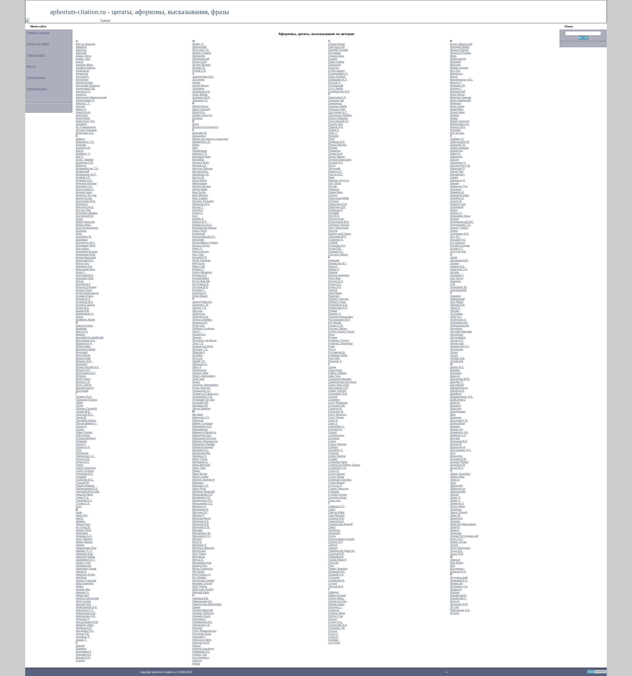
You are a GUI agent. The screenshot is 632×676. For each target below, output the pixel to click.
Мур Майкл (199, 577)
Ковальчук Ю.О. (202, 224)
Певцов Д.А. (335, 126)
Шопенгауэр (457, 447)
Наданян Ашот (201, 616)
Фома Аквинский (460, 100)
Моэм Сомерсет (202, 568)
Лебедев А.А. (200, 316)
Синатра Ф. (335, 408)
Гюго (78, 506)
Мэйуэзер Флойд (202, 589)
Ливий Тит (198, 361)
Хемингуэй (457, 192)
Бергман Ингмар (86, 183)
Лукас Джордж (201, 387)
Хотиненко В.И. (459, 233)
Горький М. (82, 482)
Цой (452, 284)
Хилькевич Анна (460, 215)
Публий (332, 242)
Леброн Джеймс (202, 319)
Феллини (455, 61)
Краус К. (197, 248)
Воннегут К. (83, 381)
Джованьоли (83, 565)
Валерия (81, 328)
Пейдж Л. (333, 129)
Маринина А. (200, 461)
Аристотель (83, 112)
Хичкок (454, 218)
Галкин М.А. (83, 411)
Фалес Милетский (461, 43)
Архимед (81, 124)
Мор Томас (199, 553)
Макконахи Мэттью (204, 438)
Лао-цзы (197, 310)
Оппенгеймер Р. (338, 73)
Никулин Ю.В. (201, 642)
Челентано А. (458, 319)
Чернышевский (459, 325)
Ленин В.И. (199, 334)
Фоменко (455, 103)
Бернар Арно (84, 192)
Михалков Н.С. (201, 535)
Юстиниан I (457, 568)
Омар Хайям (336, 61)
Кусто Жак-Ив (201, 281)
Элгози (454, 494)
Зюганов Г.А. (200, 100)
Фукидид (455, 129)
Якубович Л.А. (459, 586)
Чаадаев (455, 295)
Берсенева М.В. (86, 201)
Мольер (197, 538)
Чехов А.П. (457, 340)
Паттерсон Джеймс (340, 115)
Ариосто (81, 109)
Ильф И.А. (198, 112)
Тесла (332, 535)
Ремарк (332, 272)
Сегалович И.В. (337, 393)
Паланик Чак (336, 100)
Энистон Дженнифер (463, 524)
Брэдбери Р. (83, 284)
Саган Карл (335, 370)
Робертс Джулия (338, 298)
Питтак (332, 186)
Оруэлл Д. (334, 82)
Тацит (332, 527)
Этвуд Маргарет (460, 547)
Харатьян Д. (457, 168)
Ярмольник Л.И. (460, 610)
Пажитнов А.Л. (337, 97)
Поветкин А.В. (337, 206)
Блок (79, 233)
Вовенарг (81, 364)
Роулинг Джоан (337, 328)
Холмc (454, 230)
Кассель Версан (202, 168)
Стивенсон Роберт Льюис (344, 464)
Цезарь (454, 263)
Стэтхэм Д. (335, 485)
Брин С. (80, 272)
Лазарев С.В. (200, 304)
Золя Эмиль (200, 94)
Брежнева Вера (85, 269)
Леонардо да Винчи (204, 340)
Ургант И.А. (335, 621)
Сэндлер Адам (337, 497)
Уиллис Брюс (336, 604)
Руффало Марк (337, 355)
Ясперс (454, 613)
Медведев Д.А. (201, 497)
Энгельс (455, 521)
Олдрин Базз (336, 55)
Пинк (331, 177)
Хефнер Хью (458, 204)
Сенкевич (334, 399)
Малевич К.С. (200, 450)
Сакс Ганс (334, 375)
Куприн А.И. (199, 275)
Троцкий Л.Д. (336, 574)
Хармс (454, 177)
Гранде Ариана (85, 485)
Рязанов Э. (335, 361)
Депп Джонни (84, 538)
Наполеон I (199, 618)
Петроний (334, 168)
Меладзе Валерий (203, 491)
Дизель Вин (83, 589)
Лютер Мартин (201, 408)
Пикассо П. (335, 171)
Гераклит (81, 441)
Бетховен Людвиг (87, 212)
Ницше (196, 645)
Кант (195, 147)
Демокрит (82, 533)
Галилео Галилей (86, 408)
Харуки (454, 183)
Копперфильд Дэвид (205, 242)
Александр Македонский (91, 97)
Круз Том (198, 254)
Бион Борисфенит (87, 227)
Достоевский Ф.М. (87, 621)
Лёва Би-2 (198, 352)
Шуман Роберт (459, 461)
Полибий (333, 212)
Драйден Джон (85, 624)
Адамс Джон (83, 55)
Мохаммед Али (201, 562)
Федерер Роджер (460, 52)
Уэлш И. (333, 636)
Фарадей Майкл (460, 46)
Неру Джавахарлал (204, 630)
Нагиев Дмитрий (202, 610)
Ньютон (197, 660)
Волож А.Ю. (83, 370)
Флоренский (457, 91)
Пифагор (333, 189)
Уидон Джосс (336, 598)
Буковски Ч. (83, 298)
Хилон (454, 209)
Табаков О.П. (336, 506)
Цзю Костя (456, 278)
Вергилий (81, 352)
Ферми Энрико (459, 67)
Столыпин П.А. (337, 467)
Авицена (81, 49)
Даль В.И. (82, 515)
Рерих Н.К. (334, 287)
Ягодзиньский (458, 577)
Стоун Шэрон (336, 473)
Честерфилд (458, 337)
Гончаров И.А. (84, 473)
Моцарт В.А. (199, 565)
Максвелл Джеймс (203, 444)
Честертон (456, 334)
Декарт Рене (83, 530)
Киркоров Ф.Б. (201, 204)
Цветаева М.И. (459, 260)
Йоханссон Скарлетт (205, 126)
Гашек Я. (81, 426)
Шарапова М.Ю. (460, 378)
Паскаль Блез (336, 109)
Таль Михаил (336, 515)
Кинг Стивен (200, 198)
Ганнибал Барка (86, 420)
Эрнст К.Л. (456, 538)
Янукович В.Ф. (459, 604)
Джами (80, 544)
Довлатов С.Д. (85, 610)
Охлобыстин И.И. (339, 91)
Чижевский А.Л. (459, 346)
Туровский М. (336, 580)
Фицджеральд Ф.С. (461, 79)
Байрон (80, 138)
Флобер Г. (456, 88)
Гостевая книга (36, 77)
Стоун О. (333, 470)
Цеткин (454, 272)
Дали (79, 512)
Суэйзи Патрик (337, 494)
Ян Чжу (454, 607)
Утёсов (332, 630)
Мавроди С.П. (201, 417)
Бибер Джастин (85, 221)
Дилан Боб (82, 595)
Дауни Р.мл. (83, 524)
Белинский (82, 171)
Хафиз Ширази (459, 147)
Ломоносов (199, 370)
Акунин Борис (84, 82)
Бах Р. (79, 156)
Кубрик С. (198, 269)
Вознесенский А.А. (87, 367)
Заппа (196, 82)
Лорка (196, 381)
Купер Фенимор (202, 272)
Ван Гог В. (82, 331)
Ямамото (456, 589)
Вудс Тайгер (83, 384)
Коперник (198, 239)
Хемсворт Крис (459, 195)
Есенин (80, 660)
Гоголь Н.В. (83, 458)
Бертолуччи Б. (85, 206)
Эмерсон (455, 509)
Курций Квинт (200, 278)
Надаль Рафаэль (203, 613)
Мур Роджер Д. (201, 574)
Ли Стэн (197, 358)
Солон (332, 441)
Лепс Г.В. (198, 343)
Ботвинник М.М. (86, 254)
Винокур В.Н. (84, 361)
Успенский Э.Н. (337, 624)
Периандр (334, 150)
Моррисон (198, 556)
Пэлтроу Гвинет (338, 254)
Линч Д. (197, 367)
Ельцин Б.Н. (83, 657)
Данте (79, 518)
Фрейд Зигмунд (459, 121)
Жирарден (198, 55)
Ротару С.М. (335, 325)
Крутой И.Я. (199, 257)
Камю (195, 144)
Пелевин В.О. (336, 141)
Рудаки (332, 337)
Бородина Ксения (87, 251)
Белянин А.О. (84, 180)
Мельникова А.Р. (202, 494)
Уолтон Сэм (335, 616)
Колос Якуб (199, 230)
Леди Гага (198, 325)
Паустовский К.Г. (338, 121)
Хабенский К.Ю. (460, 141)
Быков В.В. (82, 310)
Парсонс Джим (337, 106)
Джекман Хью (84, 553)
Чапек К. (455, 307)
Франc (454, 118)
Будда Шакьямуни (87, 292)
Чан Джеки (456, 301)
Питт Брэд (334, 183)
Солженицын (336, 435)
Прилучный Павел (339, 233)
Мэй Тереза (199, 586)
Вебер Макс (83, 346)
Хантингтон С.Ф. (460, 165)
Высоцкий (82, 390)
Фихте (454, 76)
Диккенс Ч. (82, 592)
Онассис (333, 67)
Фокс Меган (457, 94)
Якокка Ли (456, 583)
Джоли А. (81, 571)
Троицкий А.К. (336, 571)
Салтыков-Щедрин (339, 378)
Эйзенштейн (458, 491)
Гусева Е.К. (83, 503)
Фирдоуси (456, 73)
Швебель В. (457, 390)
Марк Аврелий (201, 464)
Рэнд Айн (334, 358)
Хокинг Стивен (459, 227)
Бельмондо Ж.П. (86, 174)
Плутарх (333, 201)
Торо (331, 565)
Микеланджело (201, 518)
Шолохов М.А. (459, 441)
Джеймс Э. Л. (84, 550)
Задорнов (198, 79)
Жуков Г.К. (198, 67)
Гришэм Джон (84, 494)
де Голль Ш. (83, 527)
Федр (453, 55)
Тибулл (332, 544)
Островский (335, 85)
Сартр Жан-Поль (338, 384)
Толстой (333, 562)
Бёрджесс (82, 204)
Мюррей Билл (200, 592)
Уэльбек (333, 639)
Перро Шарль (336, 156)
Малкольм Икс (201, 452)
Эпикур (454, 530)
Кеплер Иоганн (201, 186)
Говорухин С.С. (85, 455)
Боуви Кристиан (86, 257)
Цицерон (455, 281)
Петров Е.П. (335, 162)
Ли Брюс (197, 355)
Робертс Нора (337, 301)
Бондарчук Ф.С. (85, 242)
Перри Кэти (335, 153)
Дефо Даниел (84, 541)
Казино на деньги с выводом (210, 138)
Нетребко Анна (201, 633)
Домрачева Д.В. (86, 616)
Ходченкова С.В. (460, 224)
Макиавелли (200, 429)
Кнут (195, 215)
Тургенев (333, 577)
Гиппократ (82, 452)
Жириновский (200, 58)
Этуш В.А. (456, 550)
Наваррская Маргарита (206, 604)
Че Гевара (456, 313)
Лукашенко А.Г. (201, 390)
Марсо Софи (200, 476)
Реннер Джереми (338, 275)
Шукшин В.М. (458, 458)
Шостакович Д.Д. (460, 450)
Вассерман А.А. (86, 340)
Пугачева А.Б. (337, 245)
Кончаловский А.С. (204, 236)
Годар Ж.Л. (82, 461)
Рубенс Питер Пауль (341, 331)
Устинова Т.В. (336, 627)
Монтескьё (199, 550)
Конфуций (198, 233)
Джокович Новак (86, 568)
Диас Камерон (85, 583)
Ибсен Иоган (200, 106)
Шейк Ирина (457, 399)
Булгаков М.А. (84, 301)
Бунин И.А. (82, 307)
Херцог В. (456, 201)
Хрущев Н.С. (458, 239)
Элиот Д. (455, 497)
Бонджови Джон (85, 245)
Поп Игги (333, 215)
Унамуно (333, 610)
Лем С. (196, 331)
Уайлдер (333, 592)
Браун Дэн (82, 263)
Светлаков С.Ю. (338, 387)
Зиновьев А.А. (201, 91)
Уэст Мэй (334, 642)
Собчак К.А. (335, 429)
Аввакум (81, 46)
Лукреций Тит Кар (203, 399)
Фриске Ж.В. (458, 126)
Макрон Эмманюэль (205, 441)
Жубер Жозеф (201, 64)
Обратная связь (37, 88)
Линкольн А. (199, 364)
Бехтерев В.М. (85, 215)
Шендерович (458, 411)
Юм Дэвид (456, 562)
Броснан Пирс (85, 278)
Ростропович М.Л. (339, 319)
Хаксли (454, 159)
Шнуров (455, 438)
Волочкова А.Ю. (86, 372)
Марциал (197, 482)
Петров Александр (339, 159)
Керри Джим (199, 189)
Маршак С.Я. (200, 485)
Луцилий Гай (200, 402)
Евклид (80, 645)
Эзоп (453, 482)
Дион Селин (83, 601)
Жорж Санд (199, 61)
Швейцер (455, 393)
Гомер (79, 464)
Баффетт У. (83, 153)
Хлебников (456, 206)
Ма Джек (197, 414)
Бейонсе (81, 165)
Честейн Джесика (461, 331)
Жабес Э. (198, 43)
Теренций (334, 533)
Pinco (331, 334)
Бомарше (82, 239)
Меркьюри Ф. (200, 509)
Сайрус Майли (337, 372)
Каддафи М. (199, 132)
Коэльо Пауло (201, 245)
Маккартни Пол (201, 435)
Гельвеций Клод (86, 438)
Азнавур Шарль (85, 67)
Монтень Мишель (203, 547)
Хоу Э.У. (455, 236)
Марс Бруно (199, 473)
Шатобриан (457, 384)
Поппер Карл (336, 218)
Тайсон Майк (336, 512)
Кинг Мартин (200, 195)
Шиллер (455, 426)
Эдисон (454, 479)
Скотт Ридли (336, 417)
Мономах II (199, 544)
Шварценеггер (459, 387)
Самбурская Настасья (342, 381)
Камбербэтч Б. (201, 141)
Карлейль (198, 159)
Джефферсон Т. (86, 559)
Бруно (79, 281)
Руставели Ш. (336, 352)
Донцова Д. (83, 618)
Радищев (333, 260)
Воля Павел (83, 378)
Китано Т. (198, 206)
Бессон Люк (83, 209)
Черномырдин (459, 322)
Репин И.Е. (335, 284)
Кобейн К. (198, 218)
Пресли (332, 230)
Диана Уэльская (86, 580)
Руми (331, 346)
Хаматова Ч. (458, 162)
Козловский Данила (204, 227)
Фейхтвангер (458, 58)
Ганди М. (81, 417)
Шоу (452, 452)
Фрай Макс (457, 109)
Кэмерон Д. (199, 292)
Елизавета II (83, 654)
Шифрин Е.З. (458, 435)
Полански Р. (335, 209)
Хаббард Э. (457, 138)
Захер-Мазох (200, 85)
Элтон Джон (457, 506)
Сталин (332, 458)
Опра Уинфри (336, 76)
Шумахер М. (458, 464)
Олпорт (332, 58)
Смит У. (333, 423)
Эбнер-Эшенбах (460, 473)
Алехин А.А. (83, 91)
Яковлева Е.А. (459, 580)
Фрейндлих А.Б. (460, 124)
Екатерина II (83, 651)
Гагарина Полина (86, 399)
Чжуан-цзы (457, 343)
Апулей (80, 106)
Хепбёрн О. (457, 198)
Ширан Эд (456, 429)
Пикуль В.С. (335, 174)
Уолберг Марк (336, 613)
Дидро (79, 586)
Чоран (454, 352)
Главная (105, 20)
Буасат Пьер (84, 289)
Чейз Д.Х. (456, 316)
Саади (332, 367)
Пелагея (333, 135)
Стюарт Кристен (338, 488)
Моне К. (197, 541)
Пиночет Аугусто (338, 180)
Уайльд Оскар (337, 595)
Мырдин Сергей (202, 583)
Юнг (452, 565)
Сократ (332, 432)
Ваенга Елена (84, 325)
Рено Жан (334, 278)
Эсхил (454, 544)
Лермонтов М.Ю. (202, 346)
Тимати (332, 547)
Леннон (196, 337)
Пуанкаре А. (335, 239)
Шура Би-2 (456, 467)
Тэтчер (332, 583)
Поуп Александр (338, 227)
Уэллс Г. (333, 633)
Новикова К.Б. (201, 651)
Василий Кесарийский (89, 337)
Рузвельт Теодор (338, 340)
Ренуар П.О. (336, 281)
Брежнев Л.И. (84, 266)
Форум (31, 66)
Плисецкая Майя (338, 198)
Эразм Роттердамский (464, 535)
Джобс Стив (83, 562)
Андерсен (82, 73)
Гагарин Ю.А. (84, 396)
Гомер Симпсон (86, 467)
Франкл (454, 115)
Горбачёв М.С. (85, 479)
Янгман (454, 592)
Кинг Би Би (199, 192)
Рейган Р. (333, 269)
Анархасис (82, 70)
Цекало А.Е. (457, 266)
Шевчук (455, 402)
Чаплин (454, 310)
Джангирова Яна (86, 547)
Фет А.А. (455, 70)
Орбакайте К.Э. (337, 79)
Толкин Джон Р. (337, 559)
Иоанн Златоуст (202, 115)
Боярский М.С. (85, 260)
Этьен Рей (456, 553)
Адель (79, 61)
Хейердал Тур (458, 186)
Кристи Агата (200, 251)
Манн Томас (200, 458)
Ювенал (455, 559)
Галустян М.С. (85, 414)
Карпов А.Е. (199, 165)
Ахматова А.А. (85, 132)
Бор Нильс (82, 248)
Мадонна (197, 420)
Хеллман (455, 189)
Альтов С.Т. (83, 103)
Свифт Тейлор (337, 390)
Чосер (454, 355)
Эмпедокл (456, 518)
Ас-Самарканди (86, 126)
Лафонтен (198, 313)
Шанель (455, 375)
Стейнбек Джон (337, 461)
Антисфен (82, 79)
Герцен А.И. (83, 447)
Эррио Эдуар (458, 541)
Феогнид (455, 64)
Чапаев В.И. (457, 304)
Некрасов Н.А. (201, 624)
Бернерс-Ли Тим (86, 195)
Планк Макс (335, 192)
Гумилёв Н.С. (84, 500)
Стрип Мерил (336, 482)
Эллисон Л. (457, 503)
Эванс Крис (457, 476)
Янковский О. (458, 595)
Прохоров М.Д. (337, 236)
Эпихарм (455, 533)
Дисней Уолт (83, 604)
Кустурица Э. (200, 284)
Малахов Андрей (202, 447)
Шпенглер (456, 455)
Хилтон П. (456, 212)
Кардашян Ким (201, 156)
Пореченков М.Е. (338, 221)
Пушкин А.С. (336, 251)
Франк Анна (457, 112)
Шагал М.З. (457, 367)
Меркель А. (199, 506)
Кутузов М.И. (200, 287)
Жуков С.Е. (199, 70)
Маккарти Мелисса (204, 432)
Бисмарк (81, 230)
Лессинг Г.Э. (200, 349)
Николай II (198, 636)
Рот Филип (334, 322)
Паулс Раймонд (338, 118)
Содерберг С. (336, 426)
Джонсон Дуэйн (85, 574)
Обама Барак (336, 43)
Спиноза (333, 452)
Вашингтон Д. (84, 343)
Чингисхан (456, 349)
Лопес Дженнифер (203, 375)
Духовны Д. (83, 636)
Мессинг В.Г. (200, 512)
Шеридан (455, 417)
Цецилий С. (457, 275)
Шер (452, 414)
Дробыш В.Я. (84, 627)
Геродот (81, 444)
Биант (79, 218)
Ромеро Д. (334, 313)
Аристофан (83, 118)
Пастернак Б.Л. (337, 112)
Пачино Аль (335, 124)
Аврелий (81, 52)
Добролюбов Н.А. (86, 607)
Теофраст (334, 530)
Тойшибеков (335, 556)
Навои (196, 607)
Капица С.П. (199, 153)
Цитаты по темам (38, 43)
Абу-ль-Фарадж (85, 43)
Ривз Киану (335, 292)
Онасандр (334, 64)
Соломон (333, 438)
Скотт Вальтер (337, 414)
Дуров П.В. (82, 633)
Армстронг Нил (85, 121)
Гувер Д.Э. (82, 497)
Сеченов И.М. (336, 405)
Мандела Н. (199, 455)
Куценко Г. (198, 289)
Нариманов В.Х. (202, 621)
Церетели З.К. (459, 269)
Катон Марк (199, 180)
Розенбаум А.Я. (338, 304)
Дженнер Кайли (85, 556)
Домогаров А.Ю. (86, 613)
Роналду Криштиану (340, 316)
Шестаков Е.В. (459, 420)
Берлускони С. (85, 189)
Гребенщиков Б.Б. (87, 488)
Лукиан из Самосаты (205, 393)
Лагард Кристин (202, 301)
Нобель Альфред (203, 648)
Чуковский (456, 361)
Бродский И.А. (85, 275)
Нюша (196, 663)
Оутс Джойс (335, 88)
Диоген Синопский (87, 598)
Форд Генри (457, 106)
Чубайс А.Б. (457, 358)
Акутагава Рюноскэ (88, 85)
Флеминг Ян (457, 85)
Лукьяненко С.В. (202, 396)
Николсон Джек (201, 639)
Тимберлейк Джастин (341, 550)
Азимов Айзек (84, 64)
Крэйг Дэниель (201, 260)
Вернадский (83, 358)
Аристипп (82, 115)
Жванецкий (199, 46)
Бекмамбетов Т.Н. (87, 168)
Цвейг (453, 257)
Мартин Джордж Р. (203, 479)
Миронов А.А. (200, 521)
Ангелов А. (82, 76)
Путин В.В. (334, 248)
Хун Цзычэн (457, 242)
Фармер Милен (459, 49)
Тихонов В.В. (336, 553)
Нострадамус (200, 657)
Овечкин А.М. (336, 46)
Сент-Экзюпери (338, 402)
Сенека (332, 396)
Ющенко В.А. (458, 571)
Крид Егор (198, 263)
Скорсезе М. (336, 411)
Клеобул (197, 209)
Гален (79, 405)
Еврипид (81, 648)
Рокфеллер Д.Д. (338, 307)
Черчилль (456, 328)
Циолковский (458, 289)
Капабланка (199, 150)
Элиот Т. (455, 500)
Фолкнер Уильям (460, 97)
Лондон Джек (200, 372)
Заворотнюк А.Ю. (203, 76)
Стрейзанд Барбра (339, 479)
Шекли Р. (455, 405)
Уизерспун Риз (337, 601)
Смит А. (333, 420)
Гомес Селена (85, 470)
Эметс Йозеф (458, 512)
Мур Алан (198, 571)
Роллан (332, 310)
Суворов (333, 491)
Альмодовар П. (85, 100)
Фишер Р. (455, 82)
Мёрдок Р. (198, 515)
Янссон (454, 601)
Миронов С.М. (201, 527)
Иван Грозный (201, 109)
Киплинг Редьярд (203, 201)
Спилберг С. (335, 450)
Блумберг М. (84, 236)
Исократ (197, 118)
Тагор (331, 509)
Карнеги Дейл (200, 162)
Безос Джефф (84, 159)
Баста (79, 150)
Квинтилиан (199, 183)
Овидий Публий (338, 49)
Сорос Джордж (337, 444)
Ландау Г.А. (199, 307)
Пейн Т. (332, 132)
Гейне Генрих (84, 432)
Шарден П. (456, 381)
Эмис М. (455, 515)
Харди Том (456, 171)
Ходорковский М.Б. (462, 221)
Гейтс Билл (83, 435)
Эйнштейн (456, 485)
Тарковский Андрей (340, 524)
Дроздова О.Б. (85, 630)
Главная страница (38, 32)
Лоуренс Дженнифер (205, 384)
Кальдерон (199, 135)
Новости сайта (36, 55)
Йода (195, 124)
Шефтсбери (457, 423)
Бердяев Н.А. (84, 186)
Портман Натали (338, 224)
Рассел (332, 266)
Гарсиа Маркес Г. (86, 423)
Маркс (196, 470)
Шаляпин (455, 372)
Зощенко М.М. (201, 97)
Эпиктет (455, 527)
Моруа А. (198, 559)
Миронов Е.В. (200, 524)
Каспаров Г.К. (200, 174)
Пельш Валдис (337, 144)
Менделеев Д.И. (202, 500)
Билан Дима (83, 224)
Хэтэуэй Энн (458, 251)
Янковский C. (458, 598)
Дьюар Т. (81, 639)
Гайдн (79, 402)
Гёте (78, 450)
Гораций (81, 476)
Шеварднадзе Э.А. (461, 396)
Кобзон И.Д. (199, 221)
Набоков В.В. (200, 598)
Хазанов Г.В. (458, 144)
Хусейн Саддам (460, 245)
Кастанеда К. (200, 171)
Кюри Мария (200, 295)
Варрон (80, 334)
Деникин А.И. (84, 535)
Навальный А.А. (202, 601)
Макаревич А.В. (202, 426)
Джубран (81, 577)
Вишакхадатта (85, 387)
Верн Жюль (83, 355)
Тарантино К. (336, 521)
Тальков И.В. (336, 518)
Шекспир (455, 408)
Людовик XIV (200, 405)
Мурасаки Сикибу (203, 580)
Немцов (197, 627)
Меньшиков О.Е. (202, 503)
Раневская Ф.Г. (337, 263)
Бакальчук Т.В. (85, 141)
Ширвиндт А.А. (459, 432)
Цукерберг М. (458, 287)
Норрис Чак (199, 654)
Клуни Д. (197, 212)
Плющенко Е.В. (337, 204)
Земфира (198, 88)
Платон (332, 195)
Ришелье (333, 295)
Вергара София (85, 349)
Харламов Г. (457, 174)
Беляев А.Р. (83, 177)
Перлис (332, 147)
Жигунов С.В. (200, 49)
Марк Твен (199, 467)
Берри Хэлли (84, 198)
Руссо (332, 349)
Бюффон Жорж (85, 319)
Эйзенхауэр (457, 488)
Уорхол (332, 618)
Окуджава (334, 52)
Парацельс (335, 103)
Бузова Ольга (84, 295)
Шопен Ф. (456, 444)
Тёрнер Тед (335, 541)
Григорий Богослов (87, 491)
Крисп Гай (198, 266)
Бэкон (79, 316)
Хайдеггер (456, 150)
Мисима (197, 530)
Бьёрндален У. (85, 313)
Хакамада (456, 156)
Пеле (331, 138)
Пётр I (332, 165)
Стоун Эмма (336, 476)
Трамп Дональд (337, 568)
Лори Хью (198, 378)
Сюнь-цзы (334, 500)
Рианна (332, 289)
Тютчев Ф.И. (336, 586)
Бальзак (81, 144)
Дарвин (80, 521)
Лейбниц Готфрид (203, 328)
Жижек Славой (201, 52)
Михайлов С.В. (201, 533)
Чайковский (457, 298)
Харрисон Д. (457, 180)
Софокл (333, 447)
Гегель (80, 429)
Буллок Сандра (85, 304)
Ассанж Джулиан (86, 129)
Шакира (455, 370)
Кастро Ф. (198, 177)
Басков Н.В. (83, 147)
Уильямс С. (335, 607)
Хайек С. (455, 153)
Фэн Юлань (457, 132)
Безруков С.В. (84, 162)
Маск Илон (199, 488)
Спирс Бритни (337, 455)
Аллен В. (81, 94)
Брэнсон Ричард (86, 287)
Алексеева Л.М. (85, 88)
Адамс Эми (83, 58)
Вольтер (81, 375)
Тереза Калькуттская (341, 538)
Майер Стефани (202, 423)
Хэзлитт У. (456, 248)
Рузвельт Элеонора (340, 343)
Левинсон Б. (200, 322)
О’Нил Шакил (336, 70)
